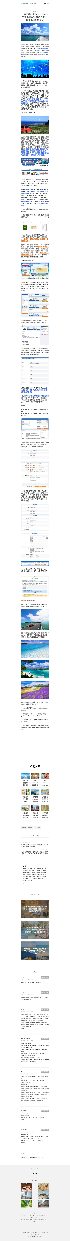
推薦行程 (29, 635)
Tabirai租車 (37, 827)
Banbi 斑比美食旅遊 (29, 4)
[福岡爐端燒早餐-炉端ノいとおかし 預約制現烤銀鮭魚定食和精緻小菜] (26, 1187)
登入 (31, 1158)
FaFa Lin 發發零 (40, 145)
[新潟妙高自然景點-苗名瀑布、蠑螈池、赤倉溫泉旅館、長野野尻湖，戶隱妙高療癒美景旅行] (26, 1204)
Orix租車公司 (37, 193)
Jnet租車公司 (42, 195)
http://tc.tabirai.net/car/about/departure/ (32, 1100)
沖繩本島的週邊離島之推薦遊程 (35, 637)
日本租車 (30, 827)
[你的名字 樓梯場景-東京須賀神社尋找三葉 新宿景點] (43, 1204)
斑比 (24, 866)
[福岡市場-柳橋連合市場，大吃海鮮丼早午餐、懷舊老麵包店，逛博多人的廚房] (43, 1187)
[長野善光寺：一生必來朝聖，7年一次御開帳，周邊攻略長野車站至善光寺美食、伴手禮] (43, 1195)
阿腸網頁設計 (38, 1236)
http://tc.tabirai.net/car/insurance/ (30, 1057)
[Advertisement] (35, 746)
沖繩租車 (24, 827)
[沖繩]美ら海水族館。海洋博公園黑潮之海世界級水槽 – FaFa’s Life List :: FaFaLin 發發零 (34, 85)
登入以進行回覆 (44, 977)
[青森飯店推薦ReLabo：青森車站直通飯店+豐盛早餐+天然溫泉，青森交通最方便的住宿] (26, 1195)
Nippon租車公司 (32, 195)
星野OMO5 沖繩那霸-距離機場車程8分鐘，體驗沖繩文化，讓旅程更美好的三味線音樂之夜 (35, 909)
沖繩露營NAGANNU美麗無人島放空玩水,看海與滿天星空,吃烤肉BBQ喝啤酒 (35, 951)
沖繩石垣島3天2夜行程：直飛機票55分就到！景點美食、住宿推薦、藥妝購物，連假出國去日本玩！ (35, 930)
